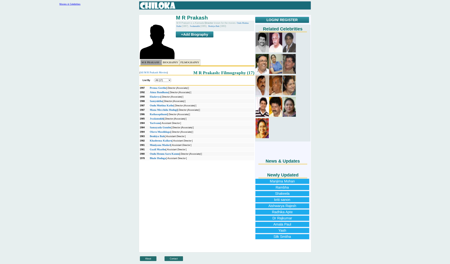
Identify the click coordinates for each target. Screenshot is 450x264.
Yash (282, 230)
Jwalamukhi (195, 26)
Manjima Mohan (282, 181)
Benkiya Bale (213, 26)
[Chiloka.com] (158, 5)
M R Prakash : (151, 62)
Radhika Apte (282, 212)
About (148, 258)
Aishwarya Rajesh (282, 206)
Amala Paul (282, 224)
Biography (170, 62)
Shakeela (282, 193)
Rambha (282, 187)
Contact (174, 258)
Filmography (189, 62)
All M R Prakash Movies (153, 72)
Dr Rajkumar (282, 218)
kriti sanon (282, 200)
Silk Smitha (282, 237)
